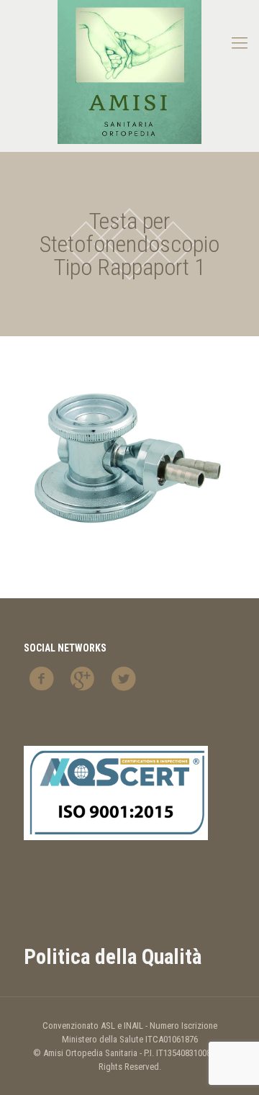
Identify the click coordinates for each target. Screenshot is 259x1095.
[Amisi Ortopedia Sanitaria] (129, 72)
